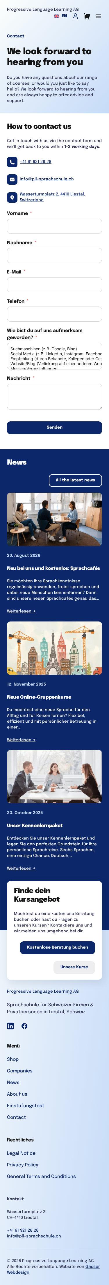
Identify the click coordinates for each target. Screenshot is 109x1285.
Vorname (17, 213)
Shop (13, 1059)
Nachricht (19, 378)
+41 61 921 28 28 (35, 162)
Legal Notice (21, 1153)
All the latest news (75, 480)
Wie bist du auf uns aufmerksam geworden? (45, 334)
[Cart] (86, 16)
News (13, 1082)
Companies (20, 1071)
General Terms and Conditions (41, 1176)
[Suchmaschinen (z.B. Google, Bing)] (54, 348)
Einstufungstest (25, 1105)
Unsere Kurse (74, 967)
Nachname (19, 242)
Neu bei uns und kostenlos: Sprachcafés (53, 568)
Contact (16, 1117)
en (64, 16)
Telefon (15, 301)
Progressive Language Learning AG (43, 10)
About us (17, 1094)
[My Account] (75, 16)
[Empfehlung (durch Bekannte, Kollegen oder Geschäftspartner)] (54, 358)
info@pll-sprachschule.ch (47, 179)
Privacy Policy (22, 1165)
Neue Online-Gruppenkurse (39, 697)
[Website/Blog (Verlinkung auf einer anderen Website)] (54, 363)
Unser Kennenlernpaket (35, 825)
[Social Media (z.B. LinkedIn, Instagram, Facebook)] (54, 353)
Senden (54, 427)
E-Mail (14, 272)
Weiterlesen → (21, 611)
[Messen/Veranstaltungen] (54, 368)
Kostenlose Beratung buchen (57, 947)
